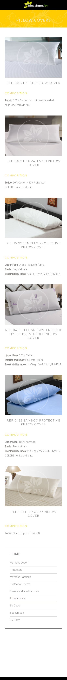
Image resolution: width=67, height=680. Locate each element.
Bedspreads (17, 612)
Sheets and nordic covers (24, 591)
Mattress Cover (18, 562)
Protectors (16, 569)
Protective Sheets (20, 584)
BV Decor (15, 605)
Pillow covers (17, 598)
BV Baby (15, 619)
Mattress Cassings (20, 576)
